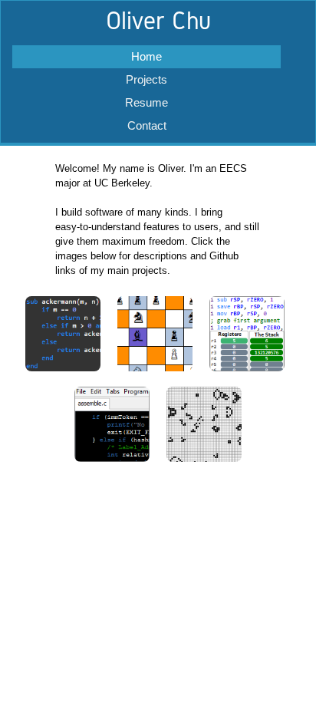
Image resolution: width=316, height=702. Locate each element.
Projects (146, 79)
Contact (146, 125)
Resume (146, 102)
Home (146, 56)
